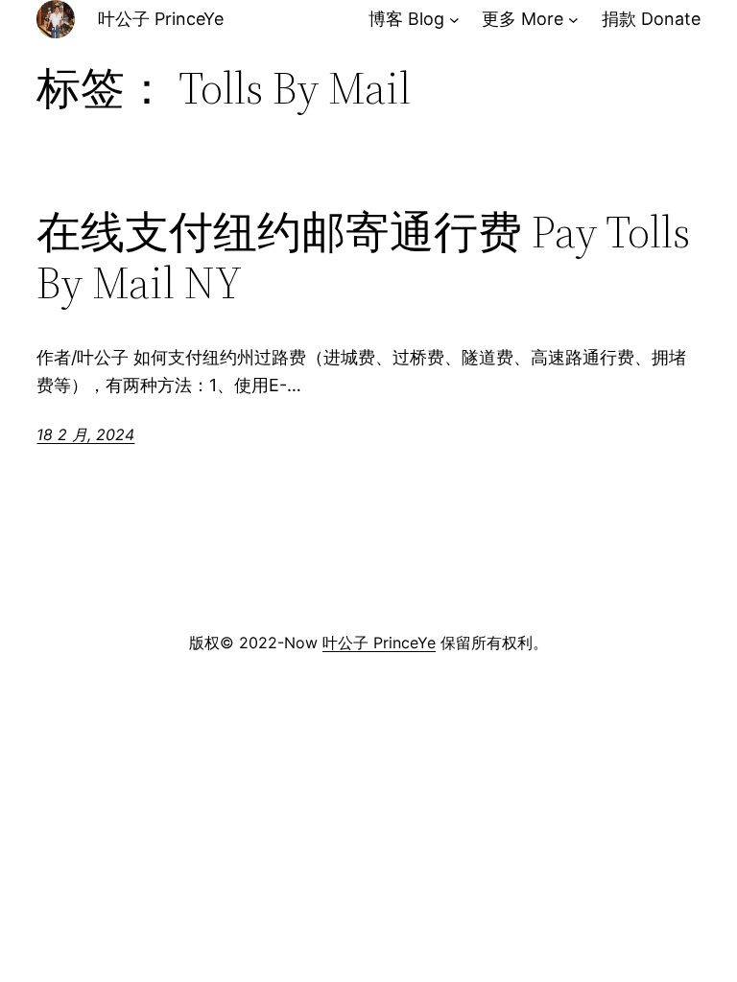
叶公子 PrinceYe (161, 19)
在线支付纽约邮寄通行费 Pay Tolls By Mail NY (363, 257)
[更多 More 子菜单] (573, 19)
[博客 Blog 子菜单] (454, 19)
